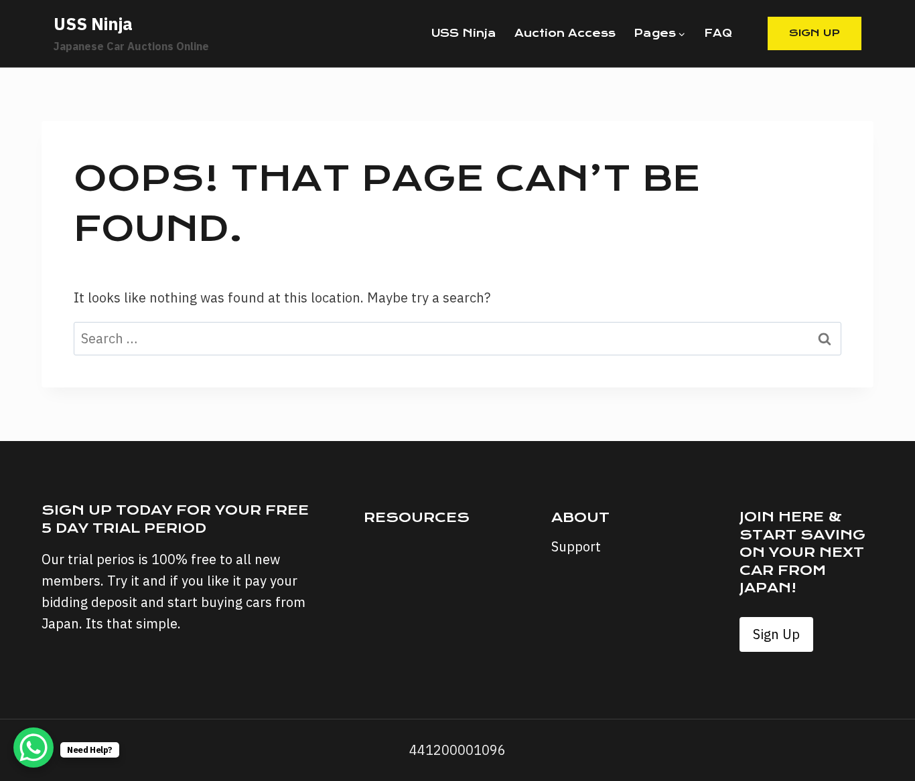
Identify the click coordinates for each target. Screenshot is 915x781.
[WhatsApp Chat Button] (33, 747)
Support (576, 546)
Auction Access (565, 33)
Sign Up (814, 33)
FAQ (718, 33)
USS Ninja (463, 33)
